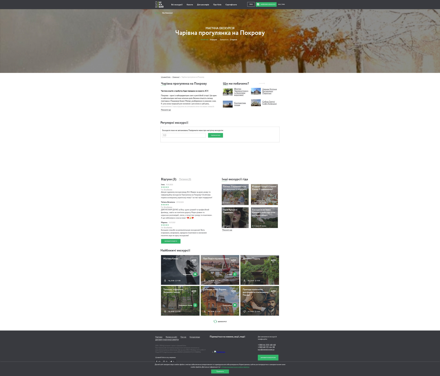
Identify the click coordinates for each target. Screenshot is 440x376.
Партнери (158, 337)
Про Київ (217, 5)
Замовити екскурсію (268, 357)
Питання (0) (185, 179)
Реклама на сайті (171, 337)
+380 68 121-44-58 (266, 347)
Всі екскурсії (177, 5)
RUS (279, 4)
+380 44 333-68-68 (267, 345)
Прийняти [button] (220, 371)
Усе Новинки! (167, 13)
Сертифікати (231, 5)
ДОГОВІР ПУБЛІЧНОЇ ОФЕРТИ (167, 340)
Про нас (183, 337)
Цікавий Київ (165, 77)
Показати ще (166, 110)
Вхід (251, 4)
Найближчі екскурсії (175, 250)
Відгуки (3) (168, 179)
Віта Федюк (168, 189)
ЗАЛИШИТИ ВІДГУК (171, 241)
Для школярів (203, 5)
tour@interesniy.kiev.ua (266, 349)
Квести (190, 5)
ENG (283, 4)
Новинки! (175, 77)
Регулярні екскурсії (174, 122)
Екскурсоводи (195, 337)
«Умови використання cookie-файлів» (235, 367)
